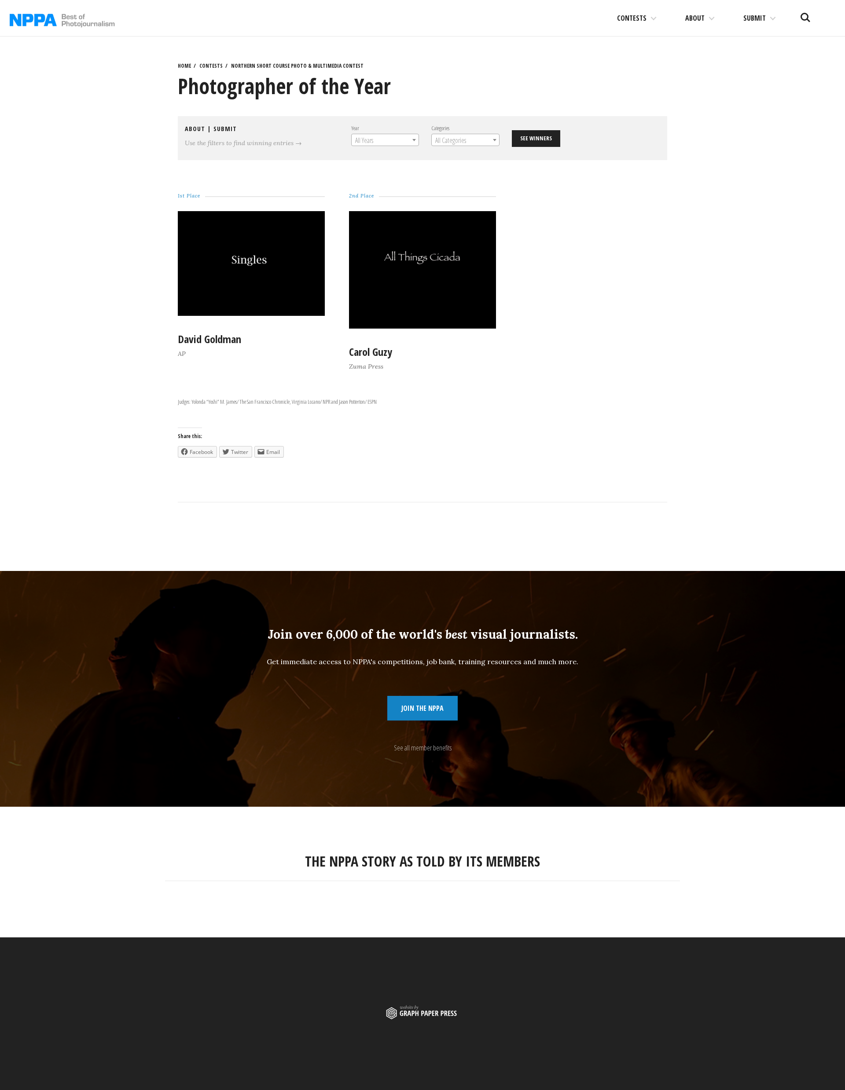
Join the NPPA (422, 708)
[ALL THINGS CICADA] (422, 326)
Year (355, 128)
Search (805, 14)
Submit (754, 18)
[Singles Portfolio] (251, 313)
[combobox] (385, 140)
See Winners (536, 138)
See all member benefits (423, 748)
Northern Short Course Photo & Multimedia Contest (297, 65)
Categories (440, 128)
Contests (632, 18)
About (695, 18)
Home (184, 65)
